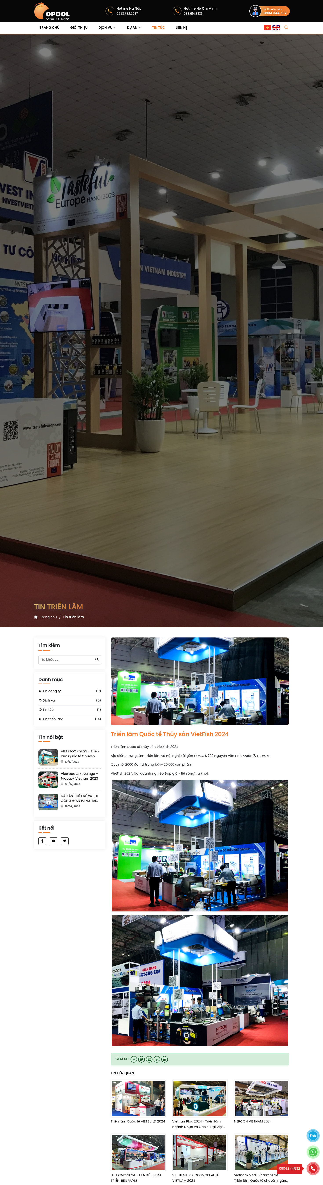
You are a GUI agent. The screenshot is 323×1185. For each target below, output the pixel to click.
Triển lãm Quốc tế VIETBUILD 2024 (138, 1121)
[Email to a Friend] (149, 1059)
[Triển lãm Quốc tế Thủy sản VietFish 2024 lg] (54, 11)
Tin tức (158, 28)
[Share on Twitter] (141, 1059)
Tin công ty (51, 691)
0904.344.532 (275, 13)
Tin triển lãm (73, 617)
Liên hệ (181, 28)
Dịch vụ (105, 28)
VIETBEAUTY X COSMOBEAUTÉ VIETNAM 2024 (195, 1178)
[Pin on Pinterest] (157, 1059)
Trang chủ (49, 28)
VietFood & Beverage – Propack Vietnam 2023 (79, 776)
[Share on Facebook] (134, 1059)
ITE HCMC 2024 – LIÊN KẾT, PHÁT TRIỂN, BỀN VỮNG (136, 1178)
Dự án (132, 28)
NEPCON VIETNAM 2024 (253, 1121)
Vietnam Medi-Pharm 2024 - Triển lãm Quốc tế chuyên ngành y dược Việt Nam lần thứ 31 (261, 1179)
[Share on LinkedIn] (164, 1059)
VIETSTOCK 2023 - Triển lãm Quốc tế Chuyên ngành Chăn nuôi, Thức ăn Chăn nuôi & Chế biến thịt (80, 754)
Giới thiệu (78, 28)
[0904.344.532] (313, 1168)
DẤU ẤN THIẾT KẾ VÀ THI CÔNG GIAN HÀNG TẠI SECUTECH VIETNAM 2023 (79, 798)
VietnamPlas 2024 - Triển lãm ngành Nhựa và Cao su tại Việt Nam (197, 1125)
